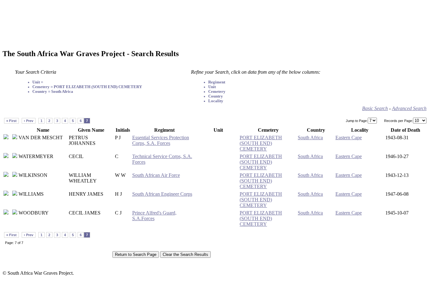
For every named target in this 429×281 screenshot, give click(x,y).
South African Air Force (156, 175)
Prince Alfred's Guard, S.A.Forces (154, 215)
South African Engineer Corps (162, 194)
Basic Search (375, 108)
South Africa (310, 137)
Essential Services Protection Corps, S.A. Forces (160, 140)
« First (11, 121)
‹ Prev (28, 121)
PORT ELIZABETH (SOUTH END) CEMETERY (261, 143)
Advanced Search (409, 108)
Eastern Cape (348, 137)
